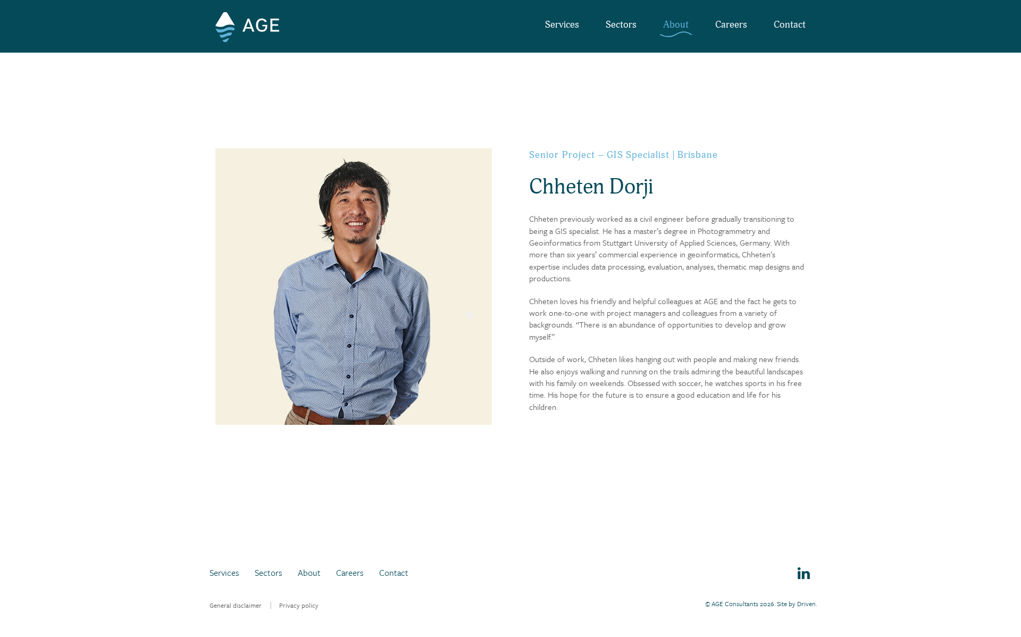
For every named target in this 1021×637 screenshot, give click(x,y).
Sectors (621, 25)
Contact (790, 25)
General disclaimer (236, 605)
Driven (806, 603)
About (676, 25)
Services (562, 25)
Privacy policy (299, 605)
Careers (731, 25)
